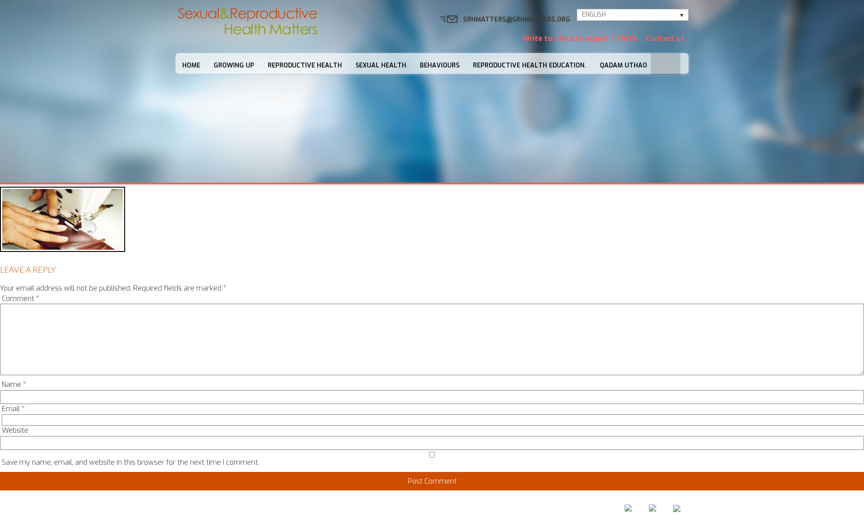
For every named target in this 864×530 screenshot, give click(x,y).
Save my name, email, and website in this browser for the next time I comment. (130, 462)
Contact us (665, 38)
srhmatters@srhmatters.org (516, 19)
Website (15, 430)
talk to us (478, 510)
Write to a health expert (565, 38)
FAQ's (627, 38)
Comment (20, 298)
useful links (532, 510)
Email (13, 408)
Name (14, 384)
